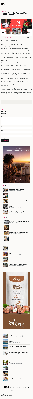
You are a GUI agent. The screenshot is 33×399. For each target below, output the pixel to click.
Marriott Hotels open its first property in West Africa (8, 107)
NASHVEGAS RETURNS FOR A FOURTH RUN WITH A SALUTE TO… (18, 373)
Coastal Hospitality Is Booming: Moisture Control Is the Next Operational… (17, 347)
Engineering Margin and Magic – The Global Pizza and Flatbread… (18, 232)
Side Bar (4, 11)
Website (2, 134)
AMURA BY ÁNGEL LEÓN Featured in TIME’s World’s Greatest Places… (19, 264)
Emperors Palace (27, 39)
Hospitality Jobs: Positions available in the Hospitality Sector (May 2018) (11, 109)
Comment (3, 116)
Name (2, 126)
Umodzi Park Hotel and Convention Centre (9, 37)
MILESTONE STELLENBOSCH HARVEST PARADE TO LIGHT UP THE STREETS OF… (18, 367)
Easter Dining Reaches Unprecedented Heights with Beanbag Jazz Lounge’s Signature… (18, 200)
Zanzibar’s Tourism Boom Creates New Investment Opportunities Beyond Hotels (18, 341)
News (2, 11)
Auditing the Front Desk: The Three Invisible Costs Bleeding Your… (18, 352)
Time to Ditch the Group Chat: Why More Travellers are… (17, 335)
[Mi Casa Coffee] (16, 300)
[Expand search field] (31, 8)
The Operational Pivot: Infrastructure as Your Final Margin (17, 189)
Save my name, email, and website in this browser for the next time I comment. (13, 138)
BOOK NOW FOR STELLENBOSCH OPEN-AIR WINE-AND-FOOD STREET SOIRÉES (18, 362)
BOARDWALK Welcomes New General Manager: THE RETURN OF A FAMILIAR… (18, 253)
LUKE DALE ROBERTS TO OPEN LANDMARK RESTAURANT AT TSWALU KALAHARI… (18, 206)
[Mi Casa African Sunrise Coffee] (16, 164)
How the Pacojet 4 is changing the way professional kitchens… (18, 211)
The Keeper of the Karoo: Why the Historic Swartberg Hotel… (17, 378)
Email (2, 130)
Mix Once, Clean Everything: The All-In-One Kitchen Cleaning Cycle (19, 221)
